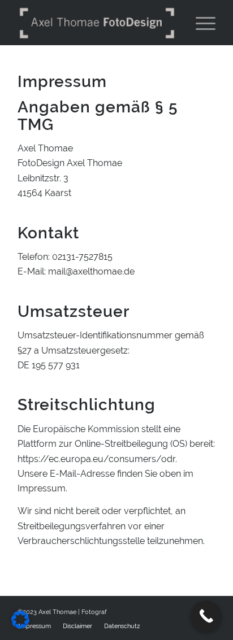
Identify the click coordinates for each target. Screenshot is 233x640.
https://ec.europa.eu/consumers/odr (96, 459)
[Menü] (199, 22)
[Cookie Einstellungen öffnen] (20, 625)
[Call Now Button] (206, 616)
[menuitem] (77, 626)
